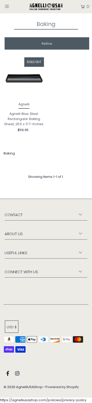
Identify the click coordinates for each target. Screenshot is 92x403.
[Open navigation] (12, 6)
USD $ (12, 327)
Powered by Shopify (62, 386)
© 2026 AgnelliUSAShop (23, 386)
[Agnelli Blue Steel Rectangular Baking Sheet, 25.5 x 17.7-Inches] (24, 77)
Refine (47, 43)
